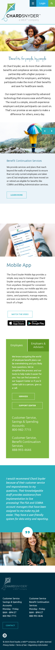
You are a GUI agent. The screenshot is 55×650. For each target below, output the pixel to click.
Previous (45, 131)
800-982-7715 (21, 429)
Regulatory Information (38, 645)
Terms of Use (21, 645)
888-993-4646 (21, 449)
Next (51, 131)
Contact (10, 625)
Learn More (17, 195)
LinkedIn (5, 635)
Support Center (27, 405)
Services (23, 396)
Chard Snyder (21, 12)
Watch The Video (20, 314)
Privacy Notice (8, 645)
